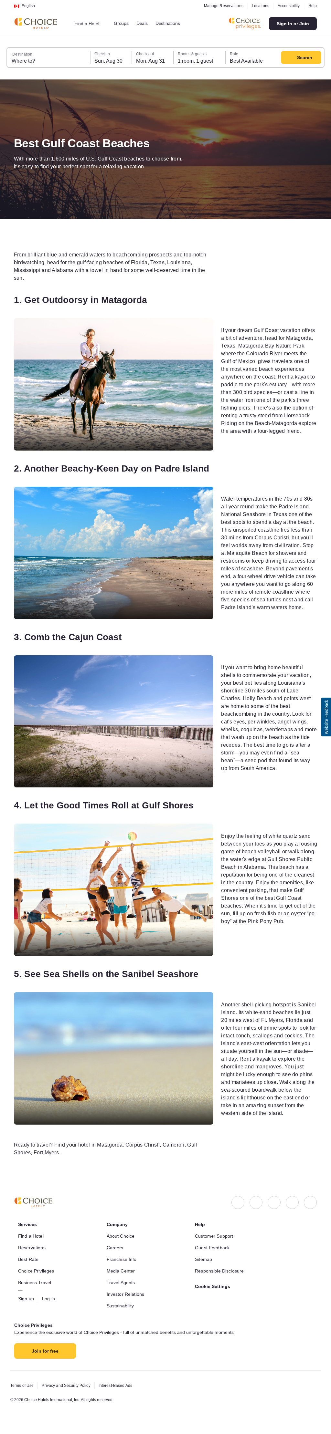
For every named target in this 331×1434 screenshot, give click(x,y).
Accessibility (287, 6)
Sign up (26, 1298)
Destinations (173, 23)
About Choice (122, 1236)
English (28, 6)
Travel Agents (121, 1282)
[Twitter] (292, 1202)
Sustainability (122, 1305)
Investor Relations (127, 1294)
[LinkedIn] (274, 1202)
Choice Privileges (37, 1270)
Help (312, 6)
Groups (125, 23)
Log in (50, 1298)
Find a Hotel (32, 1236)
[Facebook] (238, 1202)
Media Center (122, 1270)
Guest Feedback (213, 1247)
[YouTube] (310, 1202)
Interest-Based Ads (122, 1385)
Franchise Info (123, 1259)
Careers (115, 1247)
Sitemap (204, 1259)
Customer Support (216, 1236)
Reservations (32, 1247)
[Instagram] (256, 1202)
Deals (146, 23)
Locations (257, 6)
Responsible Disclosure (221, 1270)
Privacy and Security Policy (69, 1385)
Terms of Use (23, 1385)
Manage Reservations (220, 6)
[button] (326, 717)
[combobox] (91, 23)
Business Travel (35, 1282)
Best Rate (29, 1259)
